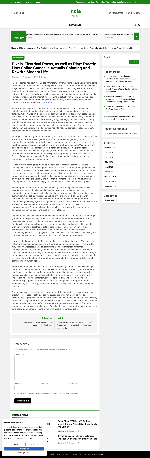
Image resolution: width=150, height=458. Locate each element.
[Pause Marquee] (136, 36)
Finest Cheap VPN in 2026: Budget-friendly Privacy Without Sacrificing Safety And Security (52, 34)
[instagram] (13, 13)
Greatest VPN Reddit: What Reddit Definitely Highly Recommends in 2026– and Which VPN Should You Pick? (121, 79)
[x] (17, 13)
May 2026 (109, 162)
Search (107, 57)
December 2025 (111, 186)
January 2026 (110, 181)
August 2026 (110, 148)
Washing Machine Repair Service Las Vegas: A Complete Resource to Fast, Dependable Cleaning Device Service (103, 2)
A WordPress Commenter (115, 133)
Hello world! (133, 133)
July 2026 (109, 152)
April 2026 (109, 167)
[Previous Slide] (135, 2)
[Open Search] (135, 25)
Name (17, 383)
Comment (19, 354)
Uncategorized (18, 58)
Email (45, 383)
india (75, 11)
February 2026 (110, 177)
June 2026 (109, 157)
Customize (14, 444)
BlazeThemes (99, 454)
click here (47, 102)
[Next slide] (138, 2)
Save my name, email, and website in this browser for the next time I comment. (48, 393)
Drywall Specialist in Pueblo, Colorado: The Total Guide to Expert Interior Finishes (121, 109)
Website (73, 383)
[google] (20, 13)
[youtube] (23, 13)
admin (16, 77)
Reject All (35, 444)
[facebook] (11, 13)
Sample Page (75, 25)
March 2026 (109, 172)
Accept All (24, 448)
